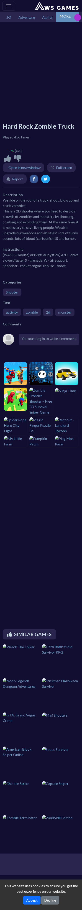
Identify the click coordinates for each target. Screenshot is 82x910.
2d (48, 312)
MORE (65, 16)
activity (12, 312)
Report (17, 179)
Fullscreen (64, 167)
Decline (50, 900)
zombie (32, 312)
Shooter (12, 292)
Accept (32, 900)
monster (64, 312)
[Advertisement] (41, 70)
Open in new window (24, 167)
